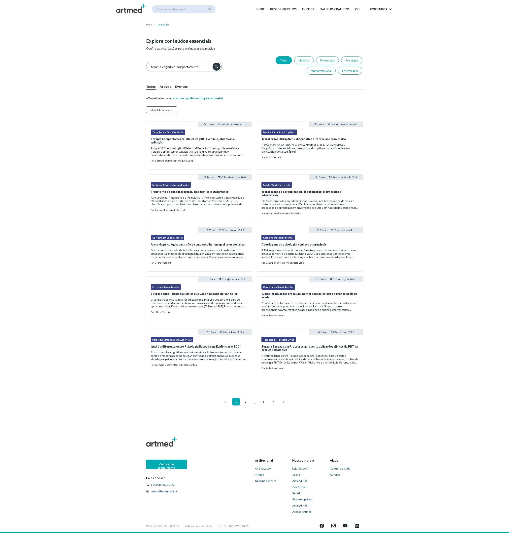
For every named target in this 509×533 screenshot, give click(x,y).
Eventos (308, 9)
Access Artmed (302, 511)
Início (149, 24)
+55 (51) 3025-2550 (163, 484)
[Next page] (284, 402)
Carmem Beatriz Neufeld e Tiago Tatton (176, 364)
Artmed (259, 474)
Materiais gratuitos (335, 9)
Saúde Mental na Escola (276, 184)
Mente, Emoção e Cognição (279, 132)
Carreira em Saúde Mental (167, 237)
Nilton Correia (273, 157)
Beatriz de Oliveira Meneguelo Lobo (174, 160)
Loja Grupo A (300, 468)
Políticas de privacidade (198, 526)
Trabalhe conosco (265, 480)
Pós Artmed (299, 487)
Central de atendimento (166, 466)
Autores (335, 474)
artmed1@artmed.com (164, 491)
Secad (296, 493)
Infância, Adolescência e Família (170, 184)
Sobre (260, 9)
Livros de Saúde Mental (165, 287)
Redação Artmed (275, 315)
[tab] (151, 85)
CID (357, 9)
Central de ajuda (340, 468)
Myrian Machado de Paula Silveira (283, 213)
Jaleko (296, 474)
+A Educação (262, 468)
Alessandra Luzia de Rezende (170, 210)
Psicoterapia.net (302, 499)
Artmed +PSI (300, 505)
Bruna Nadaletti (163, 262)
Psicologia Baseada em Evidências (172, 339)
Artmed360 (299, 480)
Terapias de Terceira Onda (167, 132)
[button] (381, 9)
